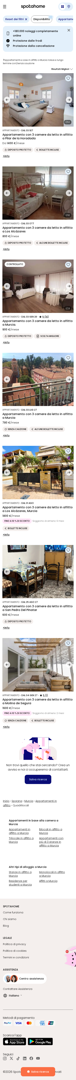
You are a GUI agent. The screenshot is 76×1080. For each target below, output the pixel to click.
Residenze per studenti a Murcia (20, 882)
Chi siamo (9, 919)
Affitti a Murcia (48, 881)
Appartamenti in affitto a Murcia (19, 831)
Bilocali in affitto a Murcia (50, 831)
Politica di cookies (15, 951)
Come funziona (13, 912)
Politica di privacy (14, 944)
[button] (65, 7)
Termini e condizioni (16, 957)
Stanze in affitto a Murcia (20, 874)
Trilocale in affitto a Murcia (21, 840)
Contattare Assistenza (17, 989)
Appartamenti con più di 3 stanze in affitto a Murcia (51, 841)
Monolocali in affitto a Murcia (52, 874)
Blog (6, 926)
